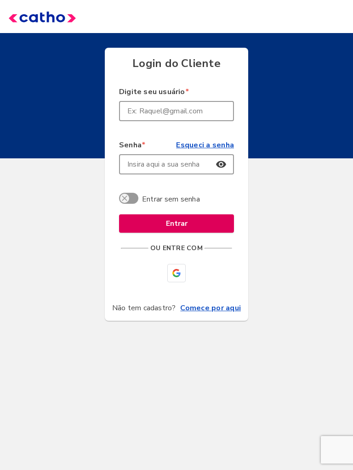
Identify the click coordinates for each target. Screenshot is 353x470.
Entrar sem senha (171, 199)
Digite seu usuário (153, 92)
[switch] (130, 199)
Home (28, 16)
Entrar (177, 223)
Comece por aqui (210, 308)
